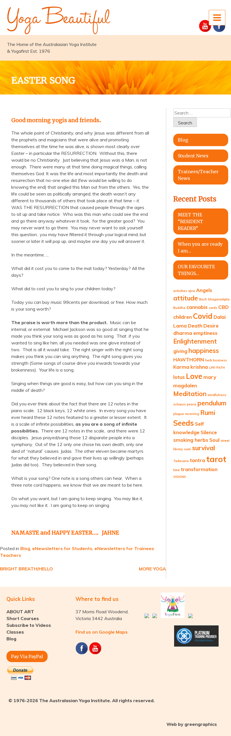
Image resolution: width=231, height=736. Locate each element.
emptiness (205, 333)
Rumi (207, 413)
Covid (202, 316)
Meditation (189, 394)
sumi (187, 449)
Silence (209, 432)
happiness (203, 351)
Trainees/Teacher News (198, 175)
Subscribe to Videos (28, 625)
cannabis (197, 307)
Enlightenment (195, 341)
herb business (216, 360)
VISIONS (179, 477)
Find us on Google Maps (101, 632)
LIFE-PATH (217, 368)
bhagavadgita (219, 299)
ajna (191, 291)
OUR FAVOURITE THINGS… (196, 270)
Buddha (179, 308)
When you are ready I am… (200, 247)
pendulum (211, 403)
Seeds (183, 423)
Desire (211, 325)
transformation (199, 469)
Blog (25, 548)
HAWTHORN (188, 359)
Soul (214, 440)
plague (178, 414)
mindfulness (217, 395)
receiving (192, 414)
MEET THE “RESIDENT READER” (190, 221)
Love (194, 376)
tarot (216, 459)
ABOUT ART (20, 611)
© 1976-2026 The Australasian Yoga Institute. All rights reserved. (81, 700)
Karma (181, 367)
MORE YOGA (152, 569)
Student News (193, 156)
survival (203, 448)
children (182, 317)
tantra (197, 460)
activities (180, 291)
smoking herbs (190, 440)
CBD (223, 307)
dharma (182, 333)
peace (191, 404)
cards (213, 308)
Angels (204, 290)
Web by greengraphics (191, 724)
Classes (15, 632)
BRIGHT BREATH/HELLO (26, 569)
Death (195, 325)
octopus (179, 404)
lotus (179, 377)
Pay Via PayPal (27, 656)
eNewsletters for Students (62, 548)
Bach (203, 299)
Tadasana (181, 461)
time (176, 470)
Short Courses (22, 618)
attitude (185, 298)
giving (180, 351)
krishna (199, 367)
